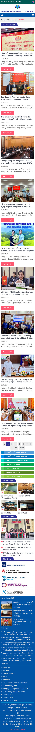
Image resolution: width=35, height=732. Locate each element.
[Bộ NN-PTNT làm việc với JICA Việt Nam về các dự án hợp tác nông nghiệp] (17, 234)
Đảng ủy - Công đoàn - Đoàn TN (15, 689)
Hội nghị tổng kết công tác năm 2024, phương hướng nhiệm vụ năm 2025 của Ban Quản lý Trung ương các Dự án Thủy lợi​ (16, 162)
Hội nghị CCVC (24, 496)
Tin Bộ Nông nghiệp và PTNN (14, 692)
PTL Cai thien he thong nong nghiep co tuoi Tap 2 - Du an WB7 (18, 554)
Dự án (5, 677)
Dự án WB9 (22, 513)
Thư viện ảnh (8, 694)
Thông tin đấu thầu (13, 468)
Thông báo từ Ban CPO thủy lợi (15, 683)
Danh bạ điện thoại (13, 472)
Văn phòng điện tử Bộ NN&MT (17, 460)
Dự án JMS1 (6, 513)
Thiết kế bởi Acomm (17, 730)
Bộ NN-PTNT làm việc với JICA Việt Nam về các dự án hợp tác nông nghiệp (17, 249)
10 (16, 448)
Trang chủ (5, 20)
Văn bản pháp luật (10, 700)
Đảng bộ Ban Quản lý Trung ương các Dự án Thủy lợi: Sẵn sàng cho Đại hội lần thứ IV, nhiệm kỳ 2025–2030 (17, 54)
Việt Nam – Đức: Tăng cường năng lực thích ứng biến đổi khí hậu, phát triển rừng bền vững (18, 633)
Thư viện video (8, 697)
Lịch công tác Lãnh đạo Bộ (16, 452)
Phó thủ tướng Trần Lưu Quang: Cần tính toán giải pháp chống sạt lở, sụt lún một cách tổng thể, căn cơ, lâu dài (16, 381)
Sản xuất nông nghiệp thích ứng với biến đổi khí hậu (17, 548)
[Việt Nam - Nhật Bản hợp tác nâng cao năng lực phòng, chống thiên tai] (17, 278)
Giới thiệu (6, 671)
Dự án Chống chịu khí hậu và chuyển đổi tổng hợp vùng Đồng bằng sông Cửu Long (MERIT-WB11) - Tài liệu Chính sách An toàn (18, 649)
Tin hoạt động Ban (10, 686)
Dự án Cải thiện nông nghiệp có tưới (9, 497)
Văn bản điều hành (13, 464)
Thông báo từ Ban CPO (15, 476)
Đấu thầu (6, 680)
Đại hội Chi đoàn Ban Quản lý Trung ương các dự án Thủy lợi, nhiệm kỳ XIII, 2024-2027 (17, 529)
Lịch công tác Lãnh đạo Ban (16, 456)
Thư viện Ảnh (8, 481)
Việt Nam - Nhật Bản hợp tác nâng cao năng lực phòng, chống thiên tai (17, 293)
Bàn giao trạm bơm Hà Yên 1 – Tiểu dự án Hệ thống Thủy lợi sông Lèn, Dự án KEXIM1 (23, 603)
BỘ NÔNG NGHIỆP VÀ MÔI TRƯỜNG (11, 2)
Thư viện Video (8, 517)
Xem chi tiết (7, 69)
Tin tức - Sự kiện (9, 25)
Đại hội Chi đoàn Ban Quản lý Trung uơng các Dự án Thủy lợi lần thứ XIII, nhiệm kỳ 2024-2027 (16, 337)
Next (22, 448)
